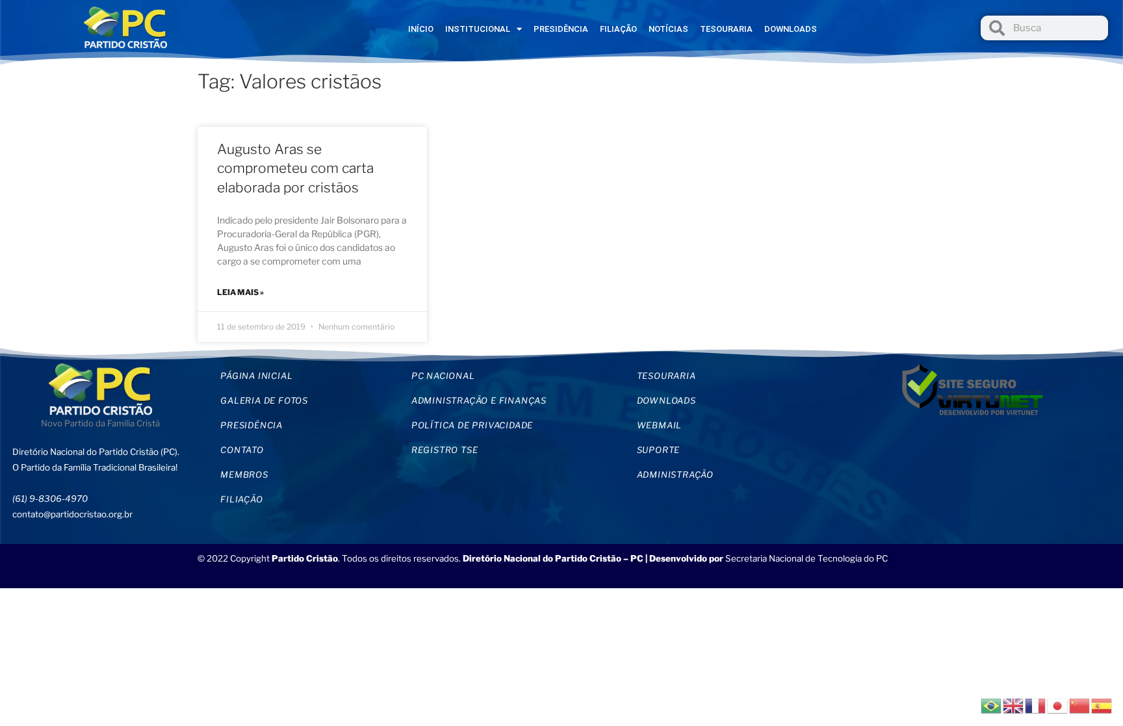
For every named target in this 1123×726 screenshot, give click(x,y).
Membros (244, 474)
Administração (675, 474)
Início (420, 29)
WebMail (659, 425)
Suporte (658, 450)
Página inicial (256, 375)
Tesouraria (726, 29)
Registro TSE (444, 450)
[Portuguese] (992, 705)
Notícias (668, 29)
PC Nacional (443, 375)
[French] (1036, 705)
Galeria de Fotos (264, 400)
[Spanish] (1102, 705)
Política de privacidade (472, 425)
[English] (1014, 705)
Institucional (477, 29)
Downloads (790, 29)
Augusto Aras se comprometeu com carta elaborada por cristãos (295, 168)
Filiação (618, 29)
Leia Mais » (240, 292)
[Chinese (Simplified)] (1080, 705)
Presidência (561, 29)
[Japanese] (1058, 705)
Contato (242, 450)
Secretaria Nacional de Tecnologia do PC (807, 558)
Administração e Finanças (479, 400)
